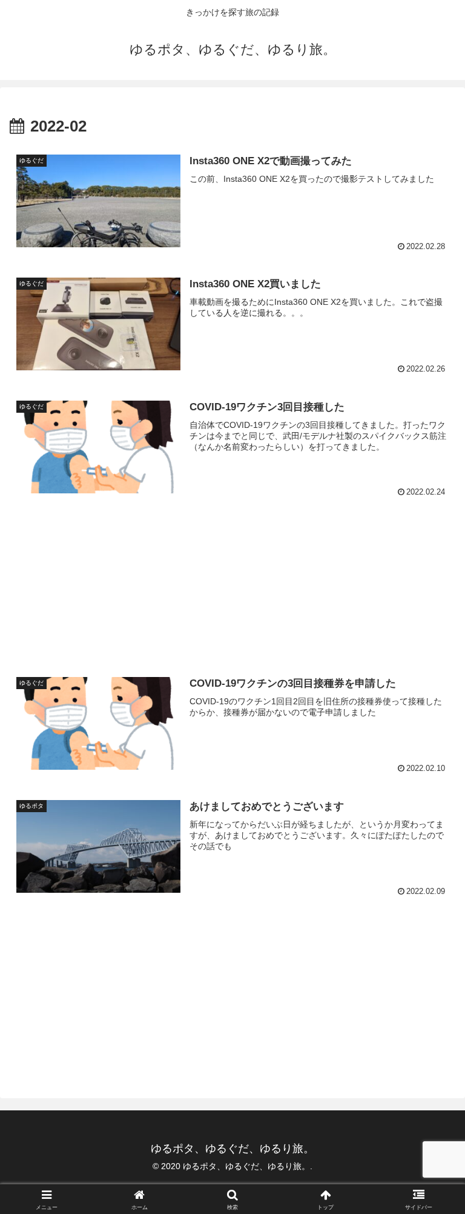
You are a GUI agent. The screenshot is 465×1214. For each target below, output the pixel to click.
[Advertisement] (232, 578)
